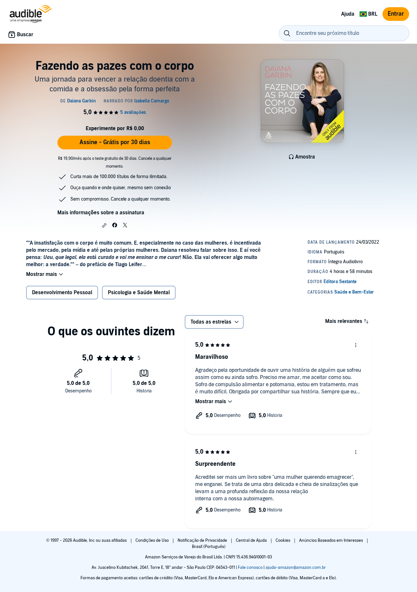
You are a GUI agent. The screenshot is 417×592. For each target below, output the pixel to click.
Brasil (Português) (208, 546)
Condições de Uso (153, 540)
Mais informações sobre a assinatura (100, 212)
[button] (104, 225)
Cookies (283, 540)
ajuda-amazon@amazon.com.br (296, 567)
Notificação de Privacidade (203, 540)
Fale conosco (250, 567)
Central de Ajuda (252, 540)
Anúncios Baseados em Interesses (331, 540)
